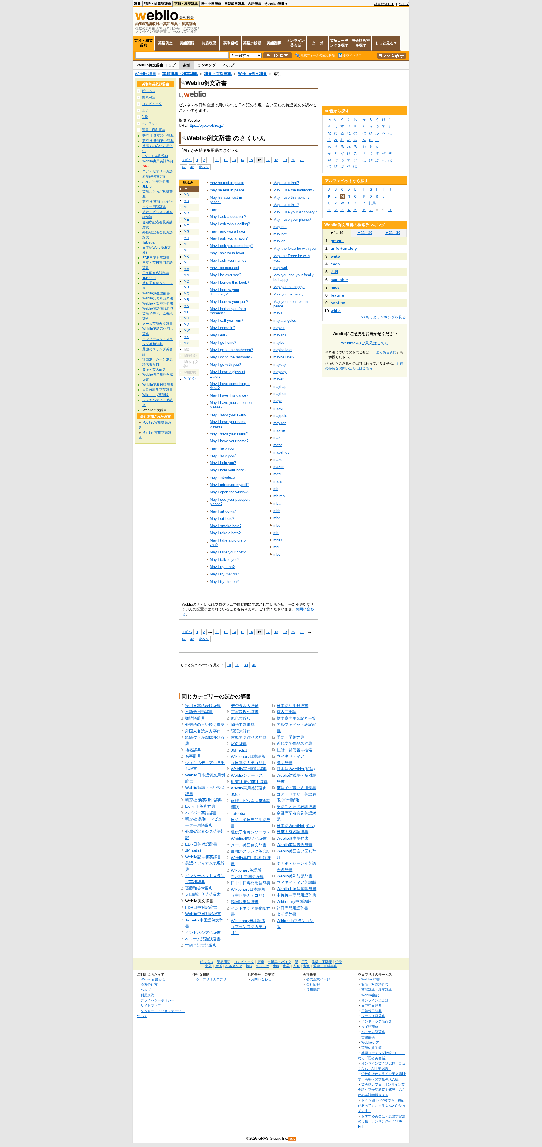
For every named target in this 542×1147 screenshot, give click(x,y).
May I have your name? (229, 441)
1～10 (336, 233)
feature (337, 295)
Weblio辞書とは (153, 979)
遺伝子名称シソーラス (250, 832)
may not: (280, 234)
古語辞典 (254, 3)
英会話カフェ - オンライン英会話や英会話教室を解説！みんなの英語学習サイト (381, 1090)
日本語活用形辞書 (292, 705)
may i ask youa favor (227, 253)
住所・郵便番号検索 (294, 750)
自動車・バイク (279, 962)
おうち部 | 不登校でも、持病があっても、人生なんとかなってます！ (381, 1105)
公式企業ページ (318, 979)
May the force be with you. (295, 248)
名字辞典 (193, 756)
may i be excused (224, 268)
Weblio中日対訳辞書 (203, 913)
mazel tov (281, 452)
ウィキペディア (290, 756)
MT (186, 312)
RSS (292, 1138)
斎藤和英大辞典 (199, 888)
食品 (286, 966)
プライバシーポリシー (157, 1000)
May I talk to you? (224, 559)
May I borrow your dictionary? (224, 292)
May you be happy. (288, 294)
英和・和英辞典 (186, 3)
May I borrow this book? (229, 282)
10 (229, 665)
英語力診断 (252, 43)
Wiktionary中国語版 (294, 901)
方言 (306, 966)
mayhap (279, 386)
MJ (186, 250)
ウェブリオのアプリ (211, 979)
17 (268, 160)
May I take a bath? (225, 533)
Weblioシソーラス (247, 775)
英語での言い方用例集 (296, 787)
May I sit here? (222, 518)
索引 (186, 65)
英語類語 (187, 43)
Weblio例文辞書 (252, 73)
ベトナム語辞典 (373, 1032)
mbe (276, 525)
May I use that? (286, 183)
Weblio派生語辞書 (293, 838)
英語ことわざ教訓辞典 (296, 806)
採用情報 (313, 989)
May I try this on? (224, 581)
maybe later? (283, 357)
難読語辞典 (195, 718)
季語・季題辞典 (290, 737)
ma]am (279, 481)
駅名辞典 (239, 743)
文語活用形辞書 (199, 712)
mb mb (279, 496)
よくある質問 (386, 352)
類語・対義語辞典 (157, 3)
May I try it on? (222, 567)
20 (293, 160)
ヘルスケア (150, 123)
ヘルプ (404, 4)
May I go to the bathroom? (231, 350)
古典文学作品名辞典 (248, 737)
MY (186, 343)
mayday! (280, 372)
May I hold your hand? (228, 470)
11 (217, 160)
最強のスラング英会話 (250, 851)
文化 (208, 966)
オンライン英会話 (296, 42)
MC (186, 207)
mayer (278, 379)
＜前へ (187, 160)
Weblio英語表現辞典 (294, 844)
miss (335, 287)
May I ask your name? (228, 260)
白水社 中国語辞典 (247, 876)
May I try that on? (224, 574)
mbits (277, 540)
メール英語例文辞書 (248, 845)
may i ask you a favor (227, 231)
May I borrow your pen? (229, 301)
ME (186, 220)
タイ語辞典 (369, 1026)
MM (186, 269)
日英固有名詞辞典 (292, 831)
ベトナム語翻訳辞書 (203, 939)
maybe (278, 342)
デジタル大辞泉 (245, 705)
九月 (334, 272)
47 (184, 167)
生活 (218, 966)
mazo (277, 460)
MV (186, 325)
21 (302, 160)
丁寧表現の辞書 (245, 712)
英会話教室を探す (361, 42)
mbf (276, 533)
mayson (279, 423)
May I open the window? (229, 492)
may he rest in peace (227, 183)
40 (254, 665)
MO (186, 281)
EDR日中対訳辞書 (201, 907)
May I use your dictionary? (295, 212)
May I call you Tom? (226, 320)
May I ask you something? (231, 246)
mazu (277, 474)
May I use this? (286, 205)
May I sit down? (223, 511)
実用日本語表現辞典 (203, 705)
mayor (278, 408)
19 (285, 160)
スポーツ (262, 966)
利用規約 (147, 995)
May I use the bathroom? (293, 190)
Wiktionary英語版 (246, 870)
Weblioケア (370, 1042)
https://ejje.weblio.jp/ (205, 125)
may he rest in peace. (227, 190)
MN (186, 275)
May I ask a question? (228, 216)
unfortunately (344, 248)
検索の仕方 (149, 984)
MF (186, 226)
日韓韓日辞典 (234, 3)
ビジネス (148, 91)
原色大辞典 (241, 718)
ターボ (317, 43)
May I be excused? (225, 275)
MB (186, 201)
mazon (278, 467)
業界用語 (148, 97)
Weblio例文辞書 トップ (156, 65)
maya (277, 313)
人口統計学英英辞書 (203, 894)
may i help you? (223, 455)
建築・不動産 (322, 962)
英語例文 (165, 43)
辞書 (137, 3)
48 (192, 167)
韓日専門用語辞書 (292, 908)
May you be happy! (289, 287)
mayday (279, 364)
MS (186, 306)
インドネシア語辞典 (376, 1021)
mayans (279, 335)
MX (186, 337)
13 (234, 160)
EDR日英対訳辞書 (201, 844)
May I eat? (218, 335)
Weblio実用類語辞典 (249, 769)
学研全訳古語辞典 (201, 945)
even (335, 264)
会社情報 (313, 984)
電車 (260, 962)
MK (186, 257)
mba (276, 503)
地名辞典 (193, 750)
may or (279, 241)
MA (186, 195)
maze (277, 445)
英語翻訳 (274, 43)
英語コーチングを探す (339, 42)
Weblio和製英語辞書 (249, 838)
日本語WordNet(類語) (296, 769)
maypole (280, 415)
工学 (145, 110)
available (339, 279)
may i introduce (222, 477)
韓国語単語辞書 (245, 901)
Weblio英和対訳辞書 (294, 876)
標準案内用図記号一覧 (296, 718)
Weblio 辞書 (145, 73)
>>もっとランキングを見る (383, 317)
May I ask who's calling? (230, 224)
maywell (280, 430)
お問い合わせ (261, 979)
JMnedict (193, 850)
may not (280, 227)
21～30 (392, 233)
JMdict (236, 794)
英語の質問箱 (371, 1047)
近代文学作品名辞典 (294, 743)
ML (186, 263)
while (336, 310)
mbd (276, 518)
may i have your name (228, 414)
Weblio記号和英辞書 (203, 857)
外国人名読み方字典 (203, 731)
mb (275, 489)
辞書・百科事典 (218, 73)
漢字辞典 (284, 762)
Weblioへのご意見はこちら (365, 343)
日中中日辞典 (211, 3)
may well (280, 268)
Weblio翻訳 (370, 995)
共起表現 (209, 43)
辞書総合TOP (384, 4)
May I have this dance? (229, 395)
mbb (276, 511)
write (335, 256)
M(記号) (190, 378)
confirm (338, 303)
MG (186, 232)
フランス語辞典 (373, 1016)
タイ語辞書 (286, 914)
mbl (276, 547)
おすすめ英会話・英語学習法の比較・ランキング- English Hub (381, 1121)
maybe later (282, 350)
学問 (145, 117)
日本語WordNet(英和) (296, 825)
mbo (276, 554)
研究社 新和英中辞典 (249, 782)
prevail (337, 240)
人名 (296, 966)
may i (214, 209)
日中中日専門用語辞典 (250, 883)
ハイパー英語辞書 (201, 813)
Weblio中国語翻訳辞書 (296, 888)
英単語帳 (230, 43)
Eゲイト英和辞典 (200, 806)
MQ (186, 294)
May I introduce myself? (229, 485)
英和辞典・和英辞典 (180, 73)
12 (226, 160)
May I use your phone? (292, 219)
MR (186, 300)
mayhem (280, 393)
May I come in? (222, 328)
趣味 (249, 966)
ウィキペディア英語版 (296, 882)
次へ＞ (204, 167)
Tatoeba (238, 813)
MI (185, 244)
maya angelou (284, 320)
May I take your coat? (228, 552)
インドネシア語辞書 (203, 932)
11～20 (364, 233)
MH (186, 238)
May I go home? (223, 342)
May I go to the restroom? (231, 357)
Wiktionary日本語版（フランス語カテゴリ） (248, 926)
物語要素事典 (243, 724)
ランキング (207, 65)
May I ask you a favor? (229, 238)
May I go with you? (225, 364)
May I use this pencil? (291, 197)
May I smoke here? (225, 526)
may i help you (222, 448)
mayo (277, 401)
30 (246, 665)
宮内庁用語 (286, 712)
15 (251, 160)
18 (276, 160)
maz (276, 437)
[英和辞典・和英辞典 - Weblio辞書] (156, 19)
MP (186, 288)
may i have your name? (229, 434)
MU (186, 318)
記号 (372, 203)
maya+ (279, 328)
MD (186, 213)
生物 (276, 966)
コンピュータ (152, 104)
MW (187, 331)
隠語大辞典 (241, 731)
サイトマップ (151, 1005)
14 (242, 160)
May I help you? (223, 463)
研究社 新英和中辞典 (203, 800)
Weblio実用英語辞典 (249, 788)
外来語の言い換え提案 (205, 724)
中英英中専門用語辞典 (296, 895)
